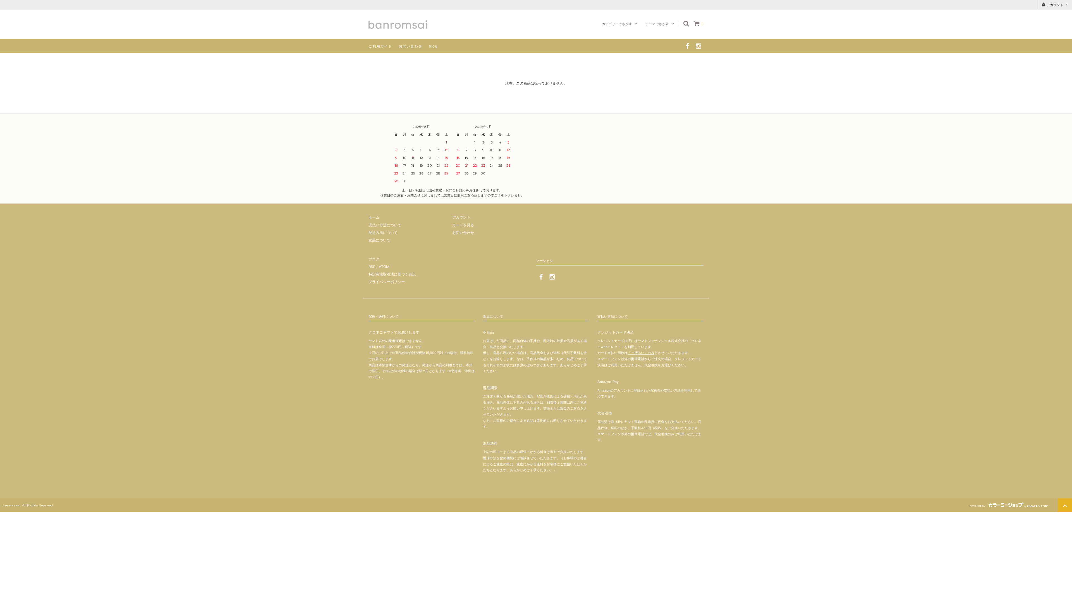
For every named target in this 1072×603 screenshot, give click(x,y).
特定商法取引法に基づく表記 (392, 274)
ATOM (384, 266)
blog (433, 46)
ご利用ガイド (380, 46)
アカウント (1055, 5)
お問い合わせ (410, 46)
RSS (371, 266)
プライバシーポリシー (386, 281)
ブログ (373, 259)
